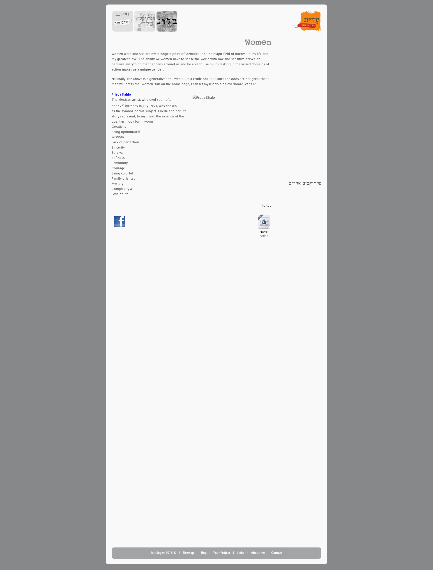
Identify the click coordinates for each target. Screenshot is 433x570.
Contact (276, 553)
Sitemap (188, 553)
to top (267, 206)
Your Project (221, 553)
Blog (203, 553)
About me (258, 553)
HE (118, 14)
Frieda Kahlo (121, 94)
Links (240, 553)
